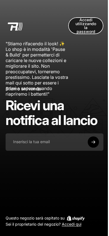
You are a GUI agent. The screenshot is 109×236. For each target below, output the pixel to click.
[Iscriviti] (93, 142)
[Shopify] (76, 218)
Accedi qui (71, 224)
